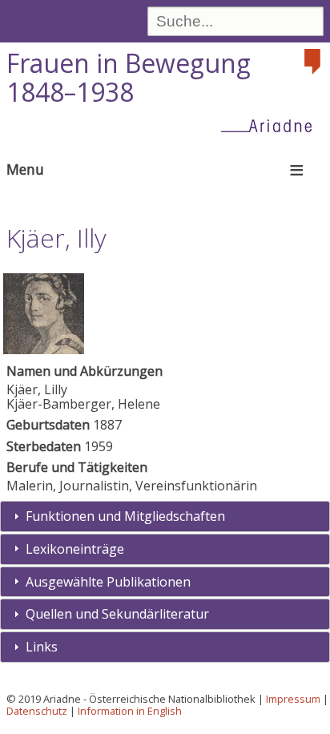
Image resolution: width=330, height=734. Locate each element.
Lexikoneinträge (75, 549)
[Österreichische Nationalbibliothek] (314, 62)
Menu (25, 169)
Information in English (130, 711)
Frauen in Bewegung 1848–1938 (128, 78)
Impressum (293, 699)
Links (42, 646)
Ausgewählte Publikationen (108, 582)
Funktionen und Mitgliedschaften (125, 516)
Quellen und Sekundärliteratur (117, 614)
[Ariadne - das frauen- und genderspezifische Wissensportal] (271, 125)
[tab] (165, 516)
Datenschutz (36, 711)
